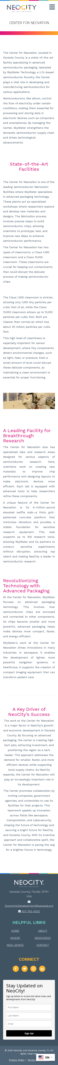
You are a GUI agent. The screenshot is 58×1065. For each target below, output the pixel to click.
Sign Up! (29, 1033)
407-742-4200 (30, 911)
